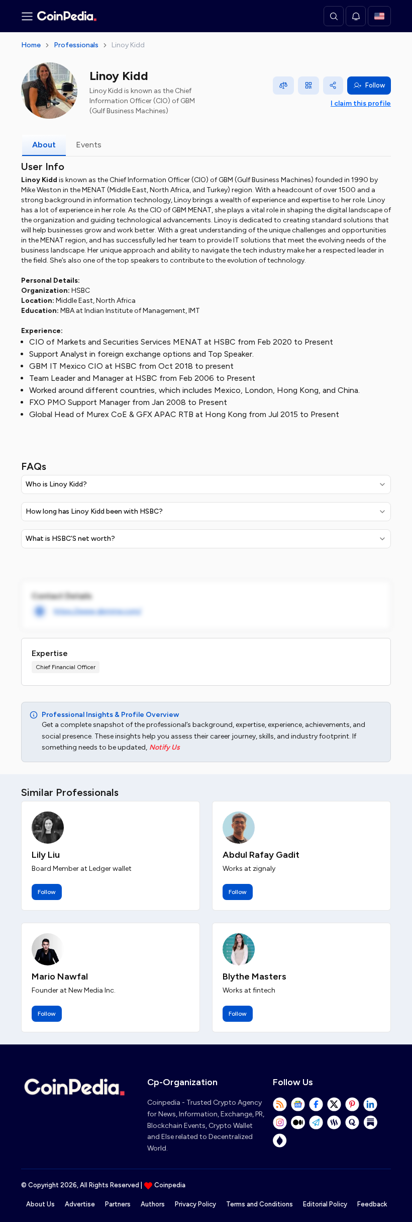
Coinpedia (169, 1185)
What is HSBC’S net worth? (70, 538)
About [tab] (44, 144)
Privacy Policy (195, 1204)
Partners (118, 1204)
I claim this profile (361, 103)
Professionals (76, 45)
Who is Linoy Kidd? (56, 484)
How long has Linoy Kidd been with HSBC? (94, 511)
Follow (375, 85)
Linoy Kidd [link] (128, 45)
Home (31, 45)
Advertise (80, 1204)
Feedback (372, 1204)
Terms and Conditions (259, 1204)
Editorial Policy (325, 1204)
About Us (40, 1204)
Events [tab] (88, 144)
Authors (153, 1204)
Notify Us (164, 747)
